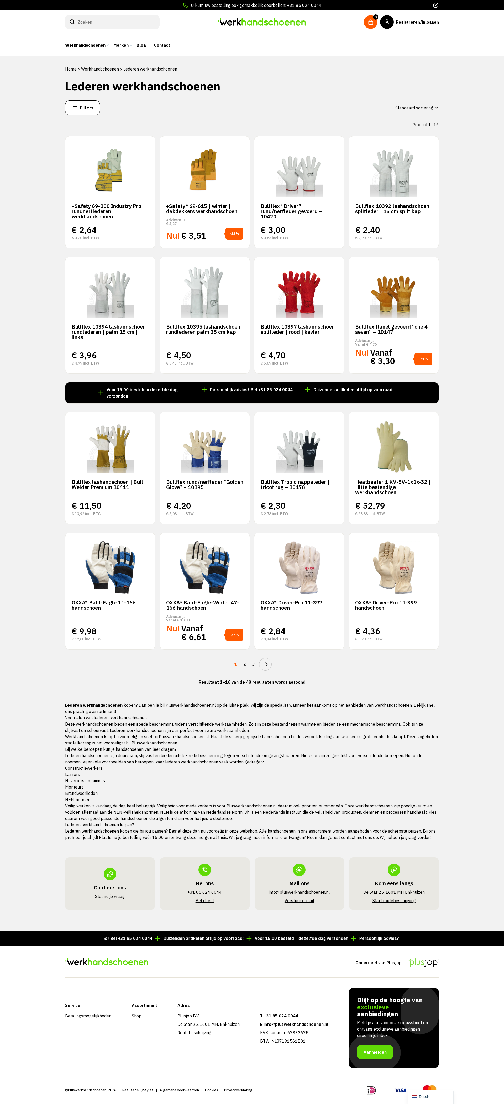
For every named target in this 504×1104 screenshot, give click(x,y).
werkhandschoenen (393, 705)
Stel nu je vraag (110, 896)
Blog (141, 45)
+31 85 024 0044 (304, 5)
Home (71, 69)
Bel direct (205, 900)
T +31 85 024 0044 (279, 1016)
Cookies (211, 1090)
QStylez (147, 1090)
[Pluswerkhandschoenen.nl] (262, 22)
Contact (162, 45)
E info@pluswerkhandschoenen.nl (294, 1024)
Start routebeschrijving (394, 900)
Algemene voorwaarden (179, 1090)
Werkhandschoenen (85, 45)
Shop (136, 1016)
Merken (121, 45)
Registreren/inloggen (417, 22)
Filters (86, 107)
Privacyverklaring (238, 1090)
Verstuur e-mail (299, 900)
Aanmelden (375, 1052)
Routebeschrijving (194, 1032)
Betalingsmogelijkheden (88, 1016)
